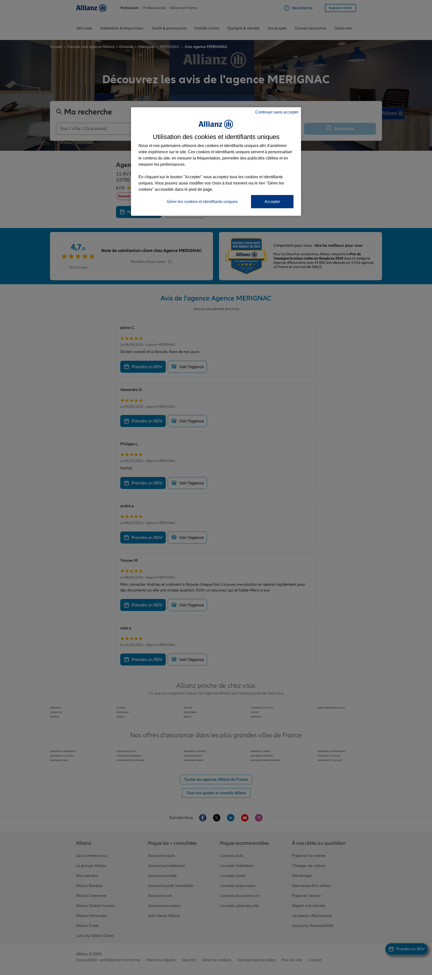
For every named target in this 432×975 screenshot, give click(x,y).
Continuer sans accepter (276, 112)
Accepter (272, 202)
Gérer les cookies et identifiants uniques (202, 202)
